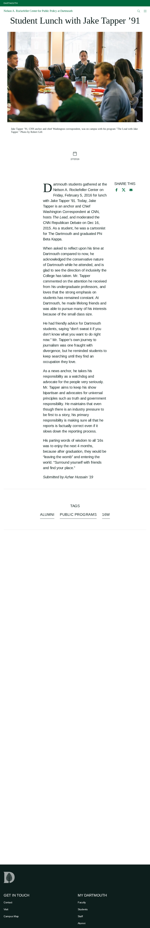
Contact (8, 902)
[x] (123, 189)
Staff (80, 916)
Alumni (81, 923)
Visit (6, 909)
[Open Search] (138, 11)
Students (83, 909)
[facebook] (116, 190)
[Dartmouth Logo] (11, 3)
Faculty (82, 902)
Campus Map (11, 916)
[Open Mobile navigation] (145, 11)
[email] (131, 190)
